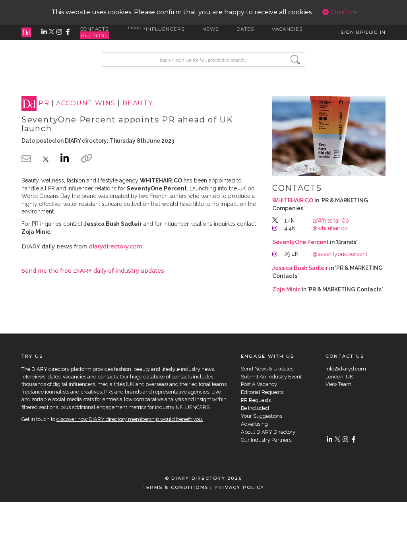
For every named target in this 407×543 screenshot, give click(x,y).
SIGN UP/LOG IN (363, 32)
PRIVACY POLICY (239, 487)
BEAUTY (137, 103)
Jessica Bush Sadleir (300, 268)
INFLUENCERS (155, 29)
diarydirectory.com (115, 246)
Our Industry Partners (266, 440)
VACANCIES (287, 29)
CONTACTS (94, 29)
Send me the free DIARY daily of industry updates (92, 270)
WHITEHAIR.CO (292, 200)
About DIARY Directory (268, 432)
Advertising (254, 424)
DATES (245, 29)
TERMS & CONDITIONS (175, 487)
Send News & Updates (267, 369)
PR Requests (256, 400)
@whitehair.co (330, 228)
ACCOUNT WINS (85, 103)
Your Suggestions (261, 416)
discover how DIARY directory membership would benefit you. (129, 419)
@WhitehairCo (330, 220)
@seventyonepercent (339, 254)
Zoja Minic (286, 289)
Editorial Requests (262, 392)
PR (44, 103)
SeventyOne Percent (300, 242)
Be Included (255, 408)
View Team (338, 384)
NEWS (210, 29)
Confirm (342, 12)
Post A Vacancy (259, 384)
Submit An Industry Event (271, 377)
